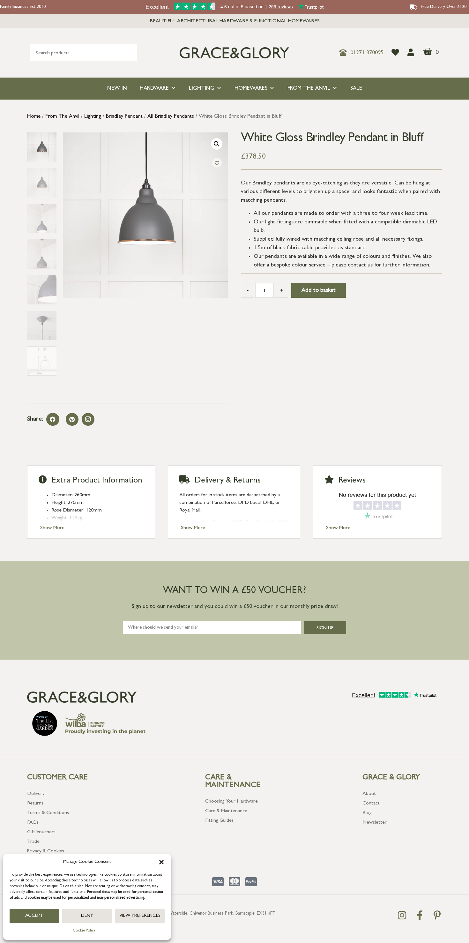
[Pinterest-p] (437, 915)
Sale (356, 88)
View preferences (139, 916)
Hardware (154, 88)
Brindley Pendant (124, 116)
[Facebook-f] (419, 915)
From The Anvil (308, 88)
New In (117, 88)
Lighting (201, 88)
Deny (87, 916)
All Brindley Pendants (170, 116)
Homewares (250, 88)
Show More (52, 528)
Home (34, 116)
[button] (161, 862)
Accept (34, 916)
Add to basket (319, 291)
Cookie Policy (84, 931)
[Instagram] (88, 419)
